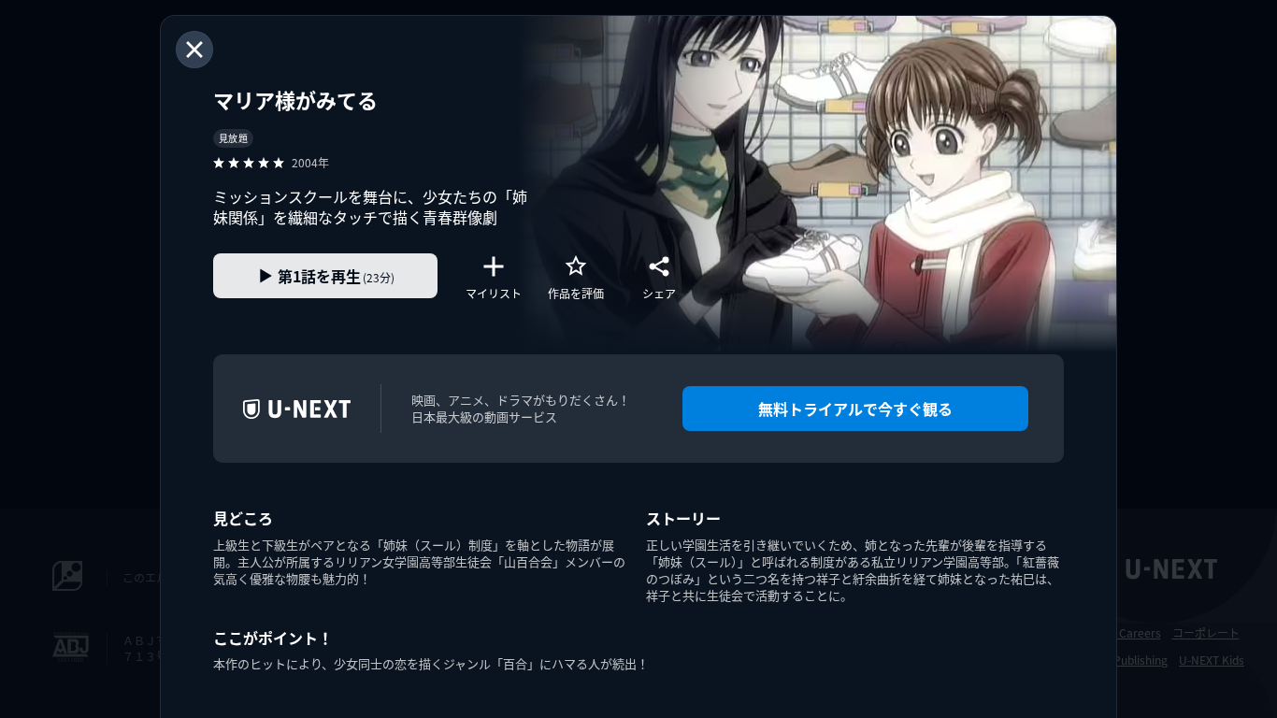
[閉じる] (194, 49)
